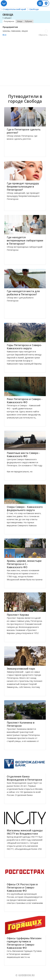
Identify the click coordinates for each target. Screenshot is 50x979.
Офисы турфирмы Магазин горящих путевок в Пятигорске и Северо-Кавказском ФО (24, 943)
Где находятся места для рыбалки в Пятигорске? (23, 293)
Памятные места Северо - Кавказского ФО (23, 454)
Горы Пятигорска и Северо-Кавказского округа (24, 346)
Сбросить (43, 35)
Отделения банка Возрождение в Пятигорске (24, 778)
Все (4, 35)
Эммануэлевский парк (21, 668)
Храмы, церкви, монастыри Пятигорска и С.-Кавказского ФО (24, 564)
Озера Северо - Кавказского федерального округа (25, 508)
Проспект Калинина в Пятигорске (20, 724)
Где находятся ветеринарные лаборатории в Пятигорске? (25, 240)
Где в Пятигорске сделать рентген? (24, 131)
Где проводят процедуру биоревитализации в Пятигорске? (23, 186)
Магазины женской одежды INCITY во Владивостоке (25, 832)
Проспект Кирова (18, 614)
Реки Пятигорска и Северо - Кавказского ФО (24, 400)
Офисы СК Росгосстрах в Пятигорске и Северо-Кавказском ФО (22, 887)
